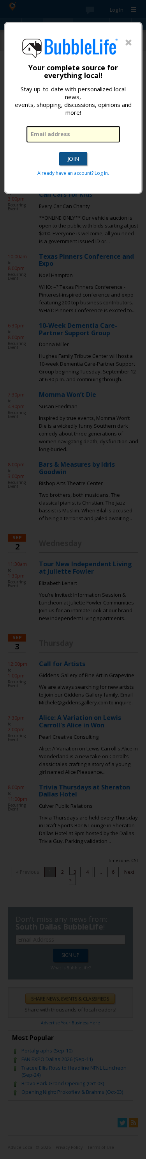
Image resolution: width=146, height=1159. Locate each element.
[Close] (128, 42)
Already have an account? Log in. (73, 173)
